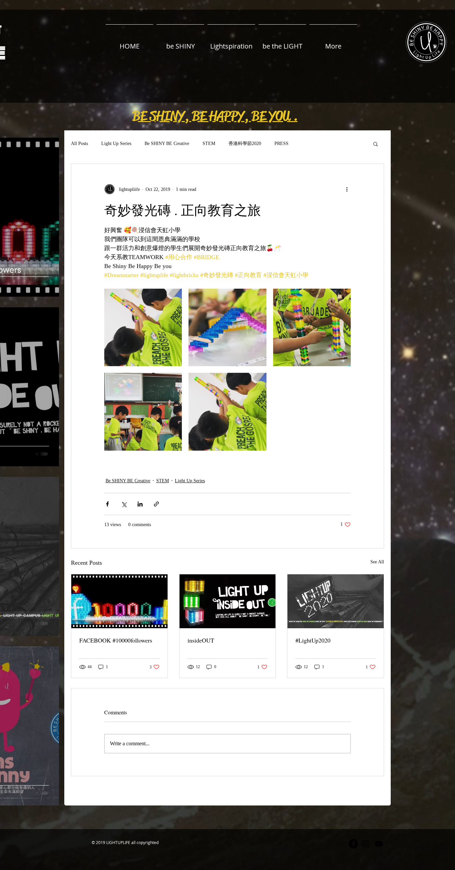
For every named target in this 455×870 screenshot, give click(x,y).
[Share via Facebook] (107, 504)
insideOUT (201, 640)
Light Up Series (116, 143)
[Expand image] (143, 327)
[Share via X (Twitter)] (124, 504)
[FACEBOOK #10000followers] (119, 601)
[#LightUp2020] (335, 601)
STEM (209, 143)
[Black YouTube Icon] (378, 843)
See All (377, 561)
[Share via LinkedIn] (140, 504)
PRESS (281, 143)
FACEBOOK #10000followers (115, 640)
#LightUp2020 (312, 640)
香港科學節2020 (244, 143)
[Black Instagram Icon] (366, 843)
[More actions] (347, 189)
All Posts (79, 143)
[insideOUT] (228, 601)
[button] (214, 116)
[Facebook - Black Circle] (353, 843)
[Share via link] (156, 504)
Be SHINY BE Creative (167, 143)
